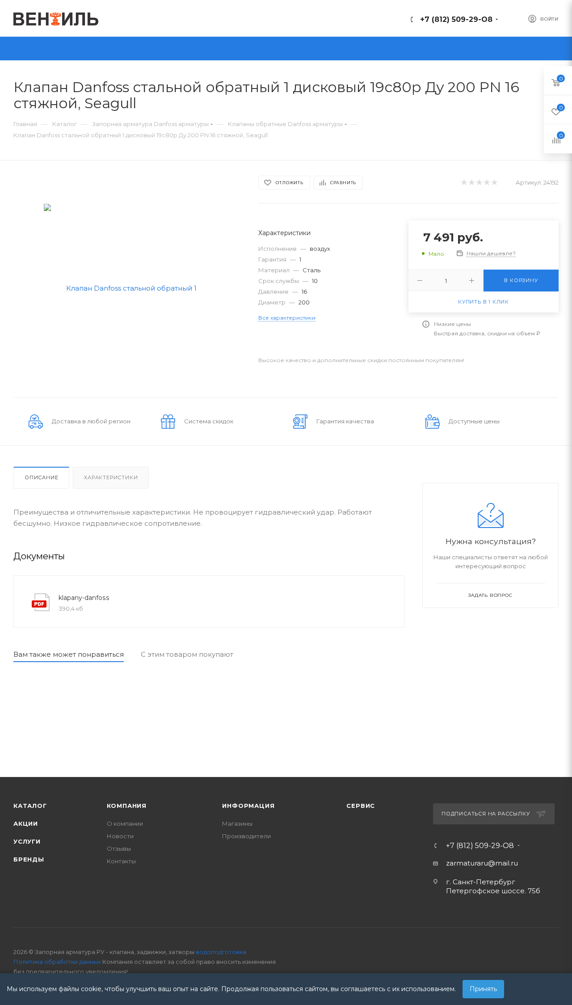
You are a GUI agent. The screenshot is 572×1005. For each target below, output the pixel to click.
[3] (479, 182)
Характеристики (111, 477)
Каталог (30, 805)
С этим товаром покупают (187, 654)
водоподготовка (221, 951)
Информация (248, 805)
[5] (494, 182)
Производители (246, 836)
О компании (125, 823)
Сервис (360, 805)
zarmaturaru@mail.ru (482, 863)
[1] (463, 182)
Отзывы (119, 848)
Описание (41, 477)
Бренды (28, 859)
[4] (486, 182)
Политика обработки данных (57, 961)
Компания (127, 805)
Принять (483, 989)
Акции (25, 823)
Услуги (27, 841)
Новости (120, 836)
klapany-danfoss (84, 598)
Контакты (121, 861)
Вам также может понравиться (68, 654)
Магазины (237, 823)
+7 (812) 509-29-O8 (456, 19)
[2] (471, 182)
